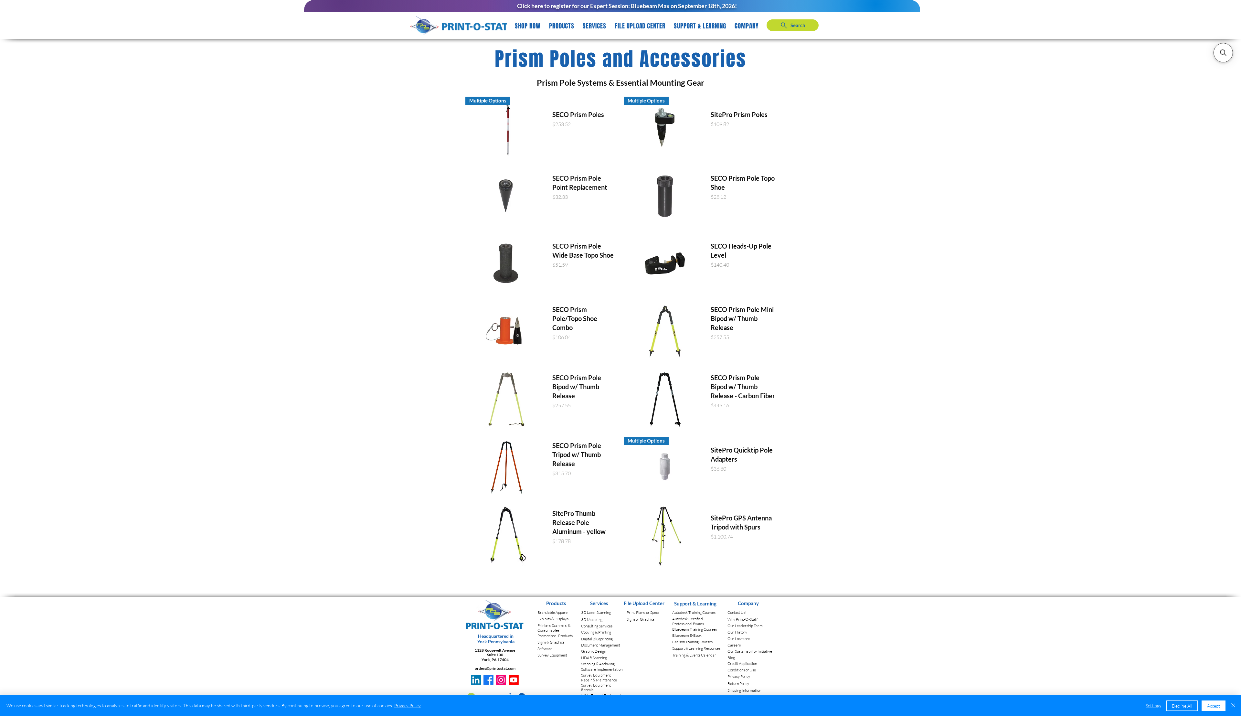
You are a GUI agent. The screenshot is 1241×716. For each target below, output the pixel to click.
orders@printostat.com (495, 668)
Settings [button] (1153, 705)
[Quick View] (506, 195)
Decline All (1182, 706)
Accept (1213, 706)
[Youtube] (514, 680)
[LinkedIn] (476, 680)
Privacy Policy (407, 705)
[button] (561, 26)
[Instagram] (501, 680)
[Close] (1233, 705)
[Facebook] (488, 680)
